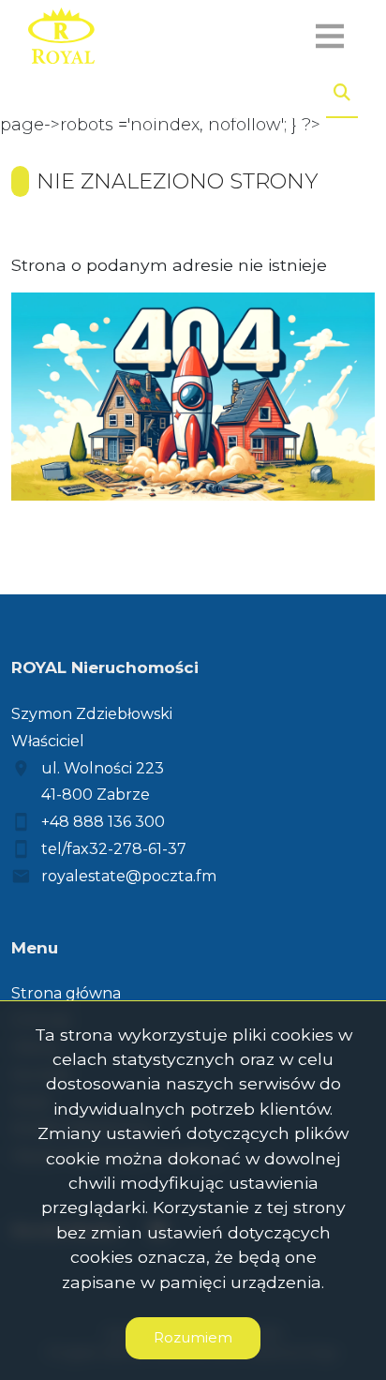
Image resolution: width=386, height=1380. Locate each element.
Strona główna (66, 993)
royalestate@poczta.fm (128, 876)
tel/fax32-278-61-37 (113, 849)
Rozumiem (193, 1337)
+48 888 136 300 (103, 822)
